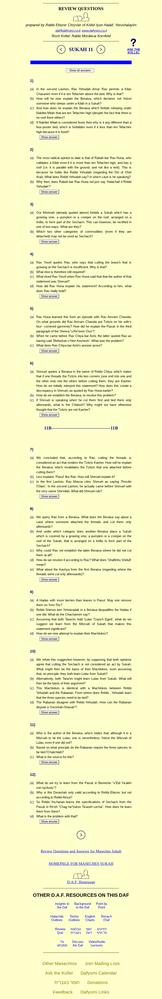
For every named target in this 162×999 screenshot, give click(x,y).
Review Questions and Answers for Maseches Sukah (81, 851)
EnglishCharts (90, 918)
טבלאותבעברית (75, 930)
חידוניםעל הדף (102, 930)
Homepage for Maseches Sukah (81, 864)
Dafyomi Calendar (99, 972)
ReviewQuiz (60, 930)
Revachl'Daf (106, 918)
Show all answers (80, 70)
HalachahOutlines (56, 918)
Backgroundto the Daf (82, 905)
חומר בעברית (67, 982)
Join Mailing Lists (102, 963)
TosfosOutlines (74, 918)
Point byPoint (101, 905)
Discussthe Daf (78, 943)
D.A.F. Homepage (81, 882)
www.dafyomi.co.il (94, 30)
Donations (97, 982)
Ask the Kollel (59, 972)
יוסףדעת (89, 930)
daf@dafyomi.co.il (67, 30)
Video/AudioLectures (97, 943)
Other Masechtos (59, 963)
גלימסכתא (62, 943)
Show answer (49, 137)
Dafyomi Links (95, 991)
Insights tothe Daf (62, 905)
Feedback (63, 991)
